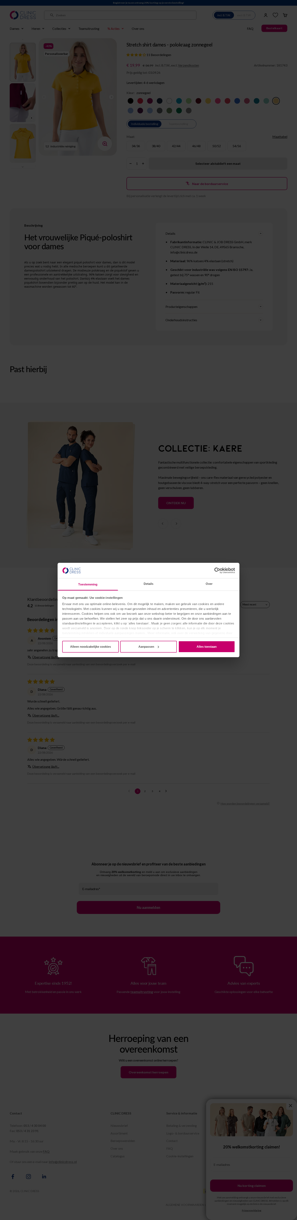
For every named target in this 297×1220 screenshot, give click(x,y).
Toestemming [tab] (87, 584)
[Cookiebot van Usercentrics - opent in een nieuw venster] (217, 570)
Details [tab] (149, 583)
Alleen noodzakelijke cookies (90, 646)
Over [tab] (209, 583)
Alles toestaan (207, 646)
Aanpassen (146, 646)
